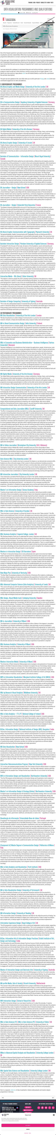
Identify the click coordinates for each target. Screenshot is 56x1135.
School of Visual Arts (24, 1001)
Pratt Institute (32, 867)
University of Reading (24, 913)
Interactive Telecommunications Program (14, 764)
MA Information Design (8, 913)
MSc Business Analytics (8, 534)
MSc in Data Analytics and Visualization (13, 867)
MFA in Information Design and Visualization (15, 776)
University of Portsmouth (31, 890)
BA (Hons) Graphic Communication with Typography (17, 232)
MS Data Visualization (7, 747)
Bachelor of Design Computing (10, 301)
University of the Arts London (35, 86)
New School (21, 187)
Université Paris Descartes (26, 205)
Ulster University (27, 276)
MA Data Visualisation (7, 315)
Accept (28, 1125)
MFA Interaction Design (8, 1001)
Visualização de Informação (9, 818)
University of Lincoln (25, 142)
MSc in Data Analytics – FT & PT (10, 714)
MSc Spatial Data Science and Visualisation (14, 1070)
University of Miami (19, 621)
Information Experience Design (10, 923)
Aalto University (31, 323)
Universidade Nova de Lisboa (29, 818)
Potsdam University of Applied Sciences (33, 243)
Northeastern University (39, 776)
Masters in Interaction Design (10, 551)
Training (30, 2)
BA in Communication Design (10, 102)
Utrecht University (30, 983)
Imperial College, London (25, 534)
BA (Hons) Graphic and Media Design (12, 86)
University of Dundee (22, 511)
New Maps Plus (5, 573)
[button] (54, 1115)
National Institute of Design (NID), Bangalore (34, 729)
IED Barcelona (26, 551)
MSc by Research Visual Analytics (11, 692)
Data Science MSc (6, 459)
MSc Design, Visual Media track (10, 598)
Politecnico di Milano (47, 845)
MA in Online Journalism (8, 445)
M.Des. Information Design (9, 729)
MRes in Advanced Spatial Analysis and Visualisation (17, 1052)
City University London (21, 459)
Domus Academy (28, 490)
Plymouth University (42, 232)
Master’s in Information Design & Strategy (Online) (17, 791)
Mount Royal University (42, 156)
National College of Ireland (31, 714)
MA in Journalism (6, 621)
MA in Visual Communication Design (12, 323)
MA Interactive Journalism (9, 474)
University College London (44, 1052)
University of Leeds (41, 584)
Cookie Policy (26, 1132)
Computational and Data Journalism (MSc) (14, 408)
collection (13, 1090)
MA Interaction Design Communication (13, 387)
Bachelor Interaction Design (9, 243)
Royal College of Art (28, 923)
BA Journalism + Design (8, 187)
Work (48, 2)
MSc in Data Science (7, 511)
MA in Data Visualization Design (10, 890)
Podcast (38, 2)
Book (34, 2)
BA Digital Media (5, 129)
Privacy (30, 1132)
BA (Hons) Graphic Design (8, 142)
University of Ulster (42, 1022)
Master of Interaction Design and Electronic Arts (16, 970)
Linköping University (29, 598)
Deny (28, 1129)
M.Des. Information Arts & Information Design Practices (19, 938)
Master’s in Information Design (10, 490)
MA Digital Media (6, 374)
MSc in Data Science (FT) (8, 1022)
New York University (35, 764)
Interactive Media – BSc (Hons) (10, 276)
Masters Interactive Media (9, 661)
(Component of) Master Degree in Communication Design (19, 845)
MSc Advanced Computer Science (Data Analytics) (17, 584)
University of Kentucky (19, 573)
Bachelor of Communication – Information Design (17, 156)
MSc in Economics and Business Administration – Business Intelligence (24, 342)
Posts (51, 2)
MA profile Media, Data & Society (11, 983)
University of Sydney (28, 301)
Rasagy (42, 79)
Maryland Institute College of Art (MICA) (36, 677)
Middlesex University (31, 692)
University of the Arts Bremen (22, 129)
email (23, 73)
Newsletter (44, 2)
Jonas (48, 79)
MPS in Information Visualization (11, 677)
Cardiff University (36, 408)
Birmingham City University (27, 445)
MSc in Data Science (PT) (26, 1022)
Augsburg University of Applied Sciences (34, 102)
